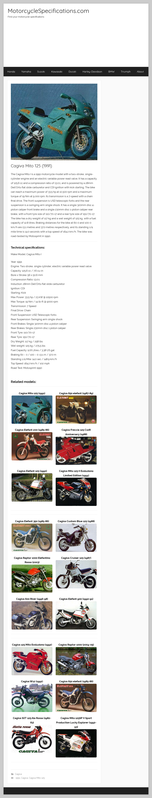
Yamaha (26, 71)
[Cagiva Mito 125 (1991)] (32, 397)
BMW (111, 71)
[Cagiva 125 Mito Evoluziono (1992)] (32, 649)
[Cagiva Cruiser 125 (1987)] (76, 562)
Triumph (126, 71)
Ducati (72, 71)
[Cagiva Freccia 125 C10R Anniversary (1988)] (76, 438)
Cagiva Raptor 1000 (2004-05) (76, 644)
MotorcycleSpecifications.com (48, 10)
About (140, 71)
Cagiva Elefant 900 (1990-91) (76, 598)
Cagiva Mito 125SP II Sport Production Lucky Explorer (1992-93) (76, 722)
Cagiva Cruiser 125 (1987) (76, 557)
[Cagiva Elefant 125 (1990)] (32, 475)
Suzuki (41, 71)
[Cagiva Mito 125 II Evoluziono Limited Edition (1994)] (76, 479)
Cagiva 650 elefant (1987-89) (76, 393)
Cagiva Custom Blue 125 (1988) (76, 521)
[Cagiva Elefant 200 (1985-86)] (32, 434)
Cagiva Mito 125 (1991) (32, 393)
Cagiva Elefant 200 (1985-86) (32, 429)
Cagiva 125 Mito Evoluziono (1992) (32, 644)
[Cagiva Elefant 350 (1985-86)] (32, 525)
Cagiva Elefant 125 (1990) (32, 470)
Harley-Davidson (92, 71)
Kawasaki (56, 71)
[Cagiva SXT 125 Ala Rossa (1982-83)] (32, 726)
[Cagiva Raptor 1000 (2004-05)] (76, 649)
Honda (11, 71)
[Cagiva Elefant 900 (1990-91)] (76, 603)
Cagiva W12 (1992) (32, 681)
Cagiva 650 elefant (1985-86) (76, 681)
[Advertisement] (76, 44)
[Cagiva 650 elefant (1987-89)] (76, 397)
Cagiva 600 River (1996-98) (32, 598)
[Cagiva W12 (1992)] (32, 685)
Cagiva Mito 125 (37, 778)
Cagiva (18, 774)
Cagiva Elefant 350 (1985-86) (32, 521)
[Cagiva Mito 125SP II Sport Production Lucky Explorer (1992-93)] (76, 731)
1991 (18, 778)
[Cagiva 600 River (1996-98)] (32, 603)
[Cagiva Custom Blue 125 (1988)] (76, 525)
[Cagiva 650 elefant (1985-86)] (76, 685)
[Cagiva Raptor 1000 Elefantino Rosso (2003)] (32, 566)
